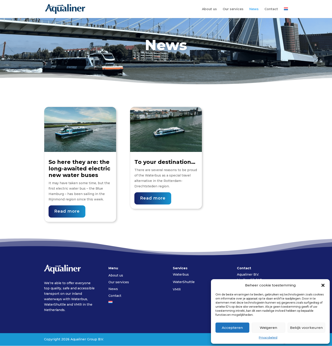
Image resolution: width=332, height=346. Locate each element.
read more (67, 211)
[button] (323, 285)
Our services (233, 9)
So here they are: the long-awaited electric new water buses (79, 168)
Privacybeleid (268, 337)
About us (209, 9)
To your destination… (164, 162)
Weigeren (268, 327)
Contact (271, 9)
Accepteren (232, 327)
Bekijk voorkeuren (306, 327)
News (254, 9)
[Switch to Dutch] (286, 12)
